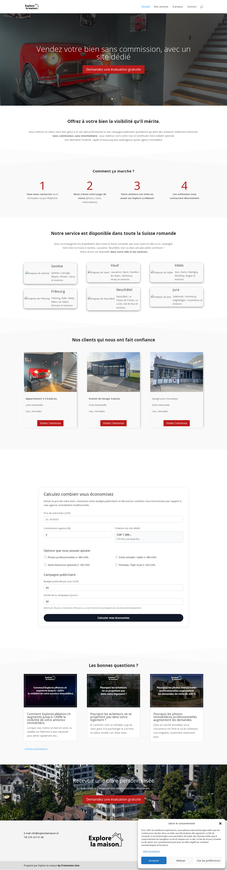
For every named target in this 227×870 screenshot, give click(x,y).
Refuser (180, 860)
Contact (192, 6)
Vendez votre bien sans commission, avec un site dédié (113, 53)
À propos (177, 6)
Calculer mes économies (113, 618)
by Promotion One (68, 865)
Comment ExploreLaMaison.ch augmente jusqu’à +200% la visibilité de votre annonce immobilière (48, 718)
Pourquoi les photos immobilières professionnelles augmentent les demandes (175, 717)
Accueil (146, 6)
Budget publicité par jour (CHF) (61, 581)
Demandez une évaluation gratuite (113, 69)
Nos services (161, 6)
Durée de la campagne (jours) (60, 595)
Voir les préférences (208, 860)
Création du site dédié (127, 528)
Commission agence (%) (57, 528)
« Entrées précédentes (36, 749)
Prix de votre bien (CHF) (57, 513)
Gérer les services (151, 851)
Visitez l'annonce (50, 423)
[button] (220, 823)
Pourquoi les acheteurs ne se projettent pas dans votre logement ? (111, 717)
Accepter (154, 860)
